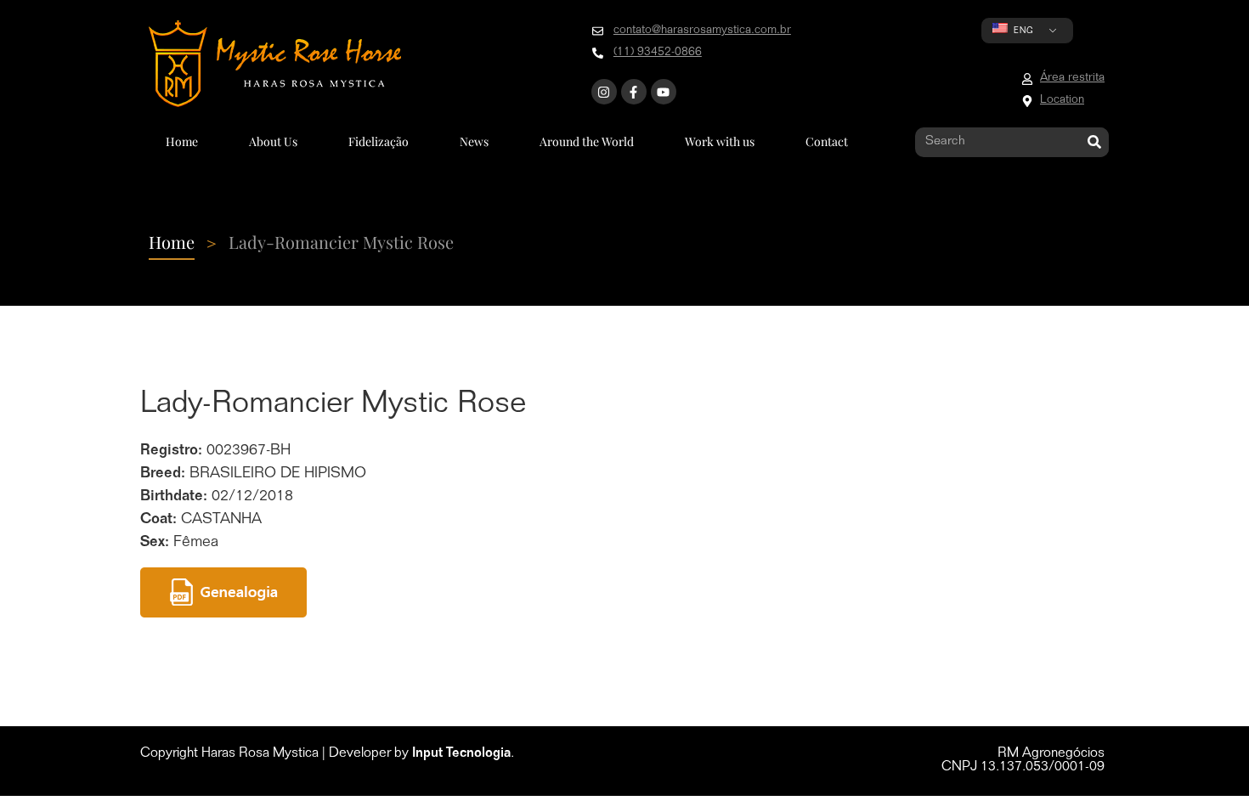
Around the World (587, 141)
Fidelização (378, 141)
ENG (1022, 31)
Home (182, 141)
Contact (826, 141)
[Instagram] (604, 91)
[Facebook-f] (634, 91)
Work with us (719, 141)
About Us (273, 141)
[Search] (1094, 142)
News (474, 141)
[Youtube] (663, 91)
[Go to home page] (275, 63)
